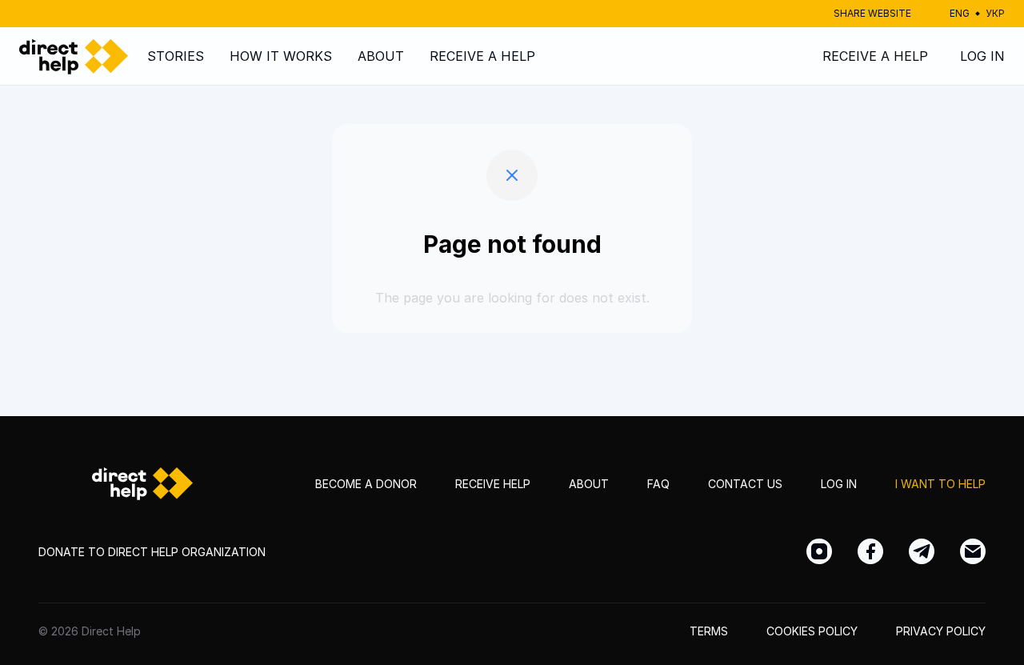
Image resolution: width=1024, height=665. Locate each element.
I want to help (940, 484)
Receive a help (482, 56)
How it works (281, 56)
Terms (709, 631)
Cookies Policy (812, 631)
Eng (960, 13)
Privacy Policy (941, 631)
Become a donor (366, 484)
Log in (982, 56)
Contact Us (745, 484)
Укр (995, 13)
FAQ (658, 484)
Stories (175, 56)
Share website (872, 13)
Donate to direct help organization (152, 552)
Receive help (492, 484)
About (381, 56)
